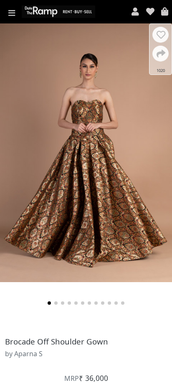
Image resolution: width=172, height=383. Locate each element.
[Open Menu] (12, 12)
